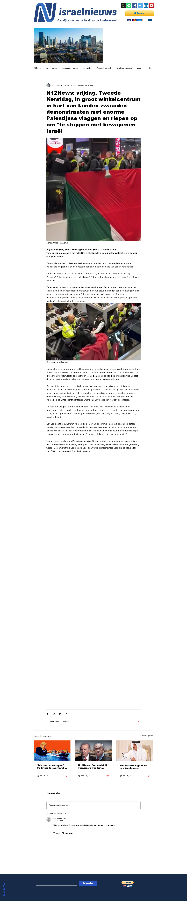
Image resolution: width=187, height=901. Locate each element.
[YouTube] (151, 5)
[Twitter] (140, 5)
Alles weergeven (146, 736)
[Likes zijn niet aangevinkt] (54, 833)
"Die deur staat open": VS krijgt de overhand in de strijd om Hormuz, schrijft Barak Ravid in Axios (52, 766)
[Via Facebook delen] (47, 713)
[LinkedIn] (146, 5)
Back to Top (4, 890)
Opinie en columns (124, 68)
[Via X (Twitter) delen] (54, 713)
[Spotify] (128, 5)
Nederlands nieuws (70, 68)
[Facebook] (134, 5)
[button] (150, 68)
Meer (139, 68)
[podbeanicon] (123, 5)
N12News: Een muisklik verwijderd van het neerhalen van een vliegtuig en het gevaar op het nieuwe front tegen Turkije (93, 766)
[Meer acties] (139, 85)
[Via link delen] (66, 713)
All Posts (37, 68)
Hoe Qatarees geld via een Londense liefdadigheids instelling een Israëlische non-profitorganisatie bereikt (134, 766)
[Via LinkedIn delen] (60, 713)
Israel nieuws (51, 68)
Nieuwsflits (87, 68)
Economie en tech (104, 68)
